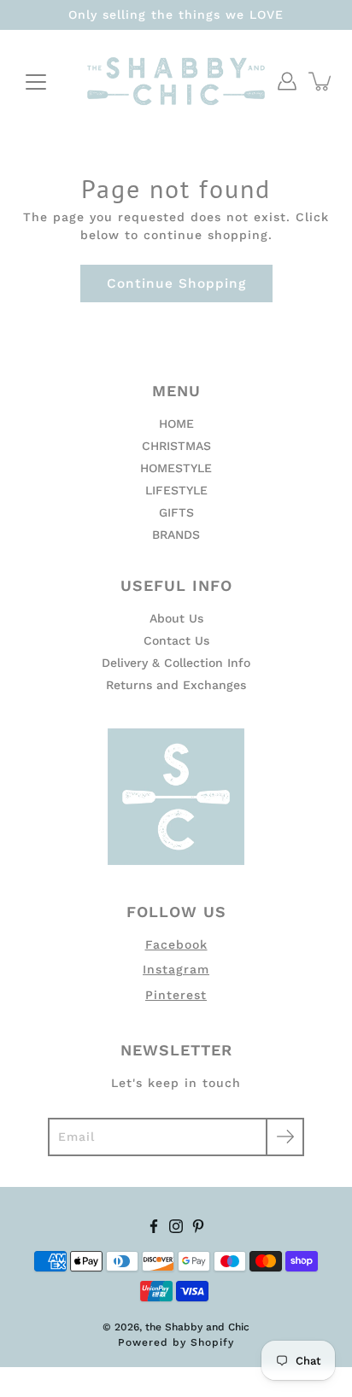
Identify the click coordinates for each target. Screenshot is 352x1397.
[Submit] (285, 1137)
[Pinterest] (198, 1226)
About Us (176, 618)
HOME (176, 423)
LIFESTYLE (176, 490)
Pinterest (176, 995)
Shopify (212, 1342)
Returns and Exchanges (176, 685)
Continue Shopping (176, 283)
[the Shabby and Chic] (176, 81)
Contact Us (176, 640)
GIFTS (176, 512)
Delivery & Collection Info (176, 662)
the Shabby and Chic (197, 1327)
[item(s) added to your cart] (321, 81)
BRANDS (176, 534)
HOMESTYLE (176, 468)
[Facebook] (154, 1226)
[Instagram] (176, 1226)
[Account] (287, 81)
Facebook (176, 944)
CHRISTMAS (176, 446)
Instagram (176, 969)
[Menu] (36, 82)
